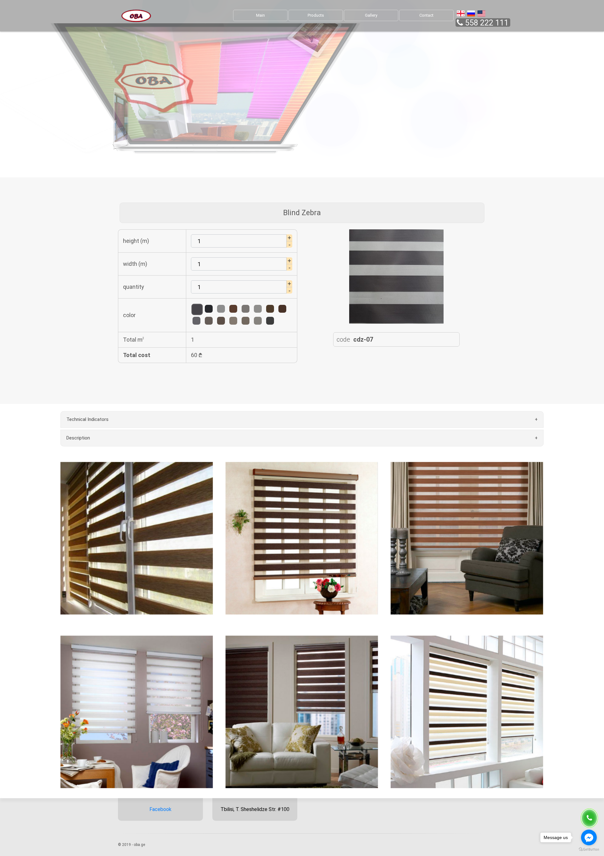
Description (78, 438)
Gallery (371, 15)
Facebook (160, 809)
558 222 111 (486, 22)
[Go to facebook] (589, 837)
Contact (426, 15)
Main (260, 15)
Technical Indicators (87, 419)
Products (316, 15)
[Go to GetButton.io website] (589, 850)
